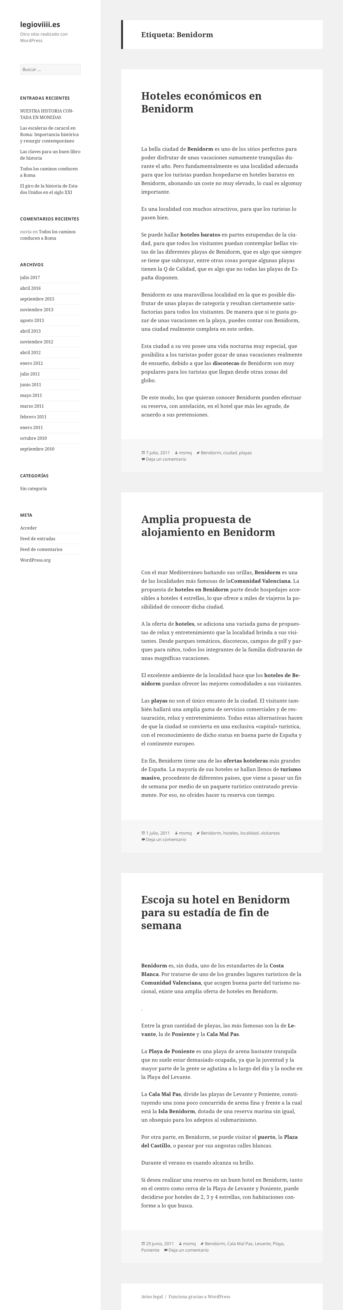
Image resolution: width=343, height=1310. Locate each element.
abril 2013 (30, 331)
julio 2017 (30, 277)
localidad (249, 833)
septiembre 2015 (37, 299)
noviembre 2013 (36, 310)
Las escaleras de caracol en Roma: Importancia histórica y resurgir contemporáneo (49, 134)
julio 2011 (30, 374)
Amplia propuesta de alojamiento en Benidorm (208, 525)
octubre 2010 (33, 438)
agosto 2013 (32, 320)
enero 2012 (31, 363)
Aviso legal (152, 1297)
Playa (278, 1244)
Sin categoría (33, 488)
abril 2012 (30, 352)
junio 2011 (30, 385)
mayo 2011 (31, 395)
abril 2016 (30, 288)
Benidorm (211, 453)
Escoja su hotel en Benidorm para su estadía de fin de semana (215, 912)
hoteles (230, 833)
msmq (185, 453)
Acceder (28, 528)
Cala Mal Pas (240, 1244)
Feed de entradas (37, 539)
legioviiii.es (40, 24)
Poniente (150, 1250)
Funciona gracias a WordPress (199, 1297)
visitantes (270, 833)
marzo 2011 (32, 406)
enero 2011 (31, 427)
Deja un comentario (166, 459)
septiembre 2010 (37, 449)
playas (245, 453)
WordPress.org (35, 560)
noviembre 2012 (36, 342)
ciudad (230, 453)
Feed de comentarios (41, 549)
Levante (263, 1244)
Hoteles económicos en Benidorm (201, 101)
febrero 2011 (33, 417)
